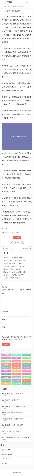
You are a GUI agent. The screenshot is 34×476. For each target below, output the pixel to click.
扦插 (6, 374)
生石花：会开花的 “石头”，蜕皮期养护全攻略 (15, 437)
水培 (26, 377)
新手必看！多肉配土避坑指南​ (11, 278)
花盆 (26, 383)
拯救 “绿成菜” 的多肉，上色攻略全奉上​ (14, 266)
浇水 (16, 358)
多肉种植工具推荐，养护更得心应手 (13, 425)
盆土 (16, 380)
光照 (6, 361)
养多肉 (6, 367)
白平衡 (17, 233)
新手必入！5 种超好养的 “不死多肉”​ (13, 275)
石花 (16, 367)
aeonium (16, 383)
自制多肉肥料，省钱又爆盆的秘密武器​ (14, 257)
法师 (6, 370)
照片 (13, 233)
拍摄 (3, 31)
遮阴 (26, 364)
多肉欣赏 (4, 459)
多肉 (6, 354)
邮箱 (4, 319)
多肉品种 (4, 454)
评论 (4, 293)
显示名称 (5, 311)
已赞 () (17, 237)
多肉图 (19, 472)
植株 (16, 364)
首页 (2, 6)
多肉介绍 (7, 6)
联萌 (26, 361)
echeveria (6, 358)
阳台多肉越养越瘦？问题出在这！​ (12, 269)
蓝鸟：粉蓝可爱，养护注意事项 (11, 431)
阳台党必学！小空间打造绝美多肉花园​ (14, 272)
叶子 (26, 380)
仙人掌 (16, 361)
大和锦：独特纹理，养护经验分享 (12, 412)
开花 (16, 370)
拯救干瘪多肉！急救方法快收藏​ (12, 263)
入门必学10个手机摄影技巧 (12, 11)
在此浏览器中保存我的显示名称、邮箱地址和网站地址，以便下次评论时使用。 (16, 338)
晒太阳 (6, 380)
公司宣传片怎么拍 (7, 248)
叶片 (16, 354)
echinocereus (16, 377)
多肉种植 (4, 463)
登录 (27, 2)
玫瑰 (6, 377)
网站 (3, 327)
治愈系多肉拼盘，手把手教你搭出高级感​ (14, 260)
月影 (26, 374)
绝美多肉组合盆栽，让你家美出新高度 (13, 406)
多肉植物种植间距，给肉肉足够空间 (13, 419)
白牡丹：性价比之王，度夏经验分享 (13, 394)
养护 (26, 358)
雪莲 (26, 367)
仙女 (26, 370)
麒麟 (16, 374)
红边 (6, 383)
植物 (26, 354)
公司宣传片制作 (27, 248)
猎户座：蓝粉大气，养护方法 (10, 400)
